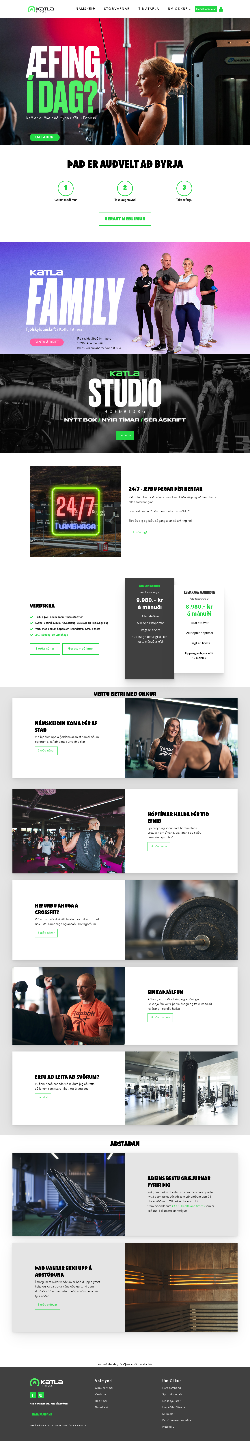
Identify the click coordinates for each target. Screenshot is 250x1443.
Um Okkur (178, 9)
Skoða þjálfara (160, 1017)
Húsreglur (169, 1427)
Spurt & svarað (172, 1394)
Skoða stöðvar (47, 1304)
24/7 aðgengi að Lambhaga (51, 635)
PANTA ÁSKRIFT (47, 342)
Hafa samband (42, 1414)
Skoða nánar (45, 648)
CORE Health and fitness (188, 1206)
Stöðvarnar (117, 9)
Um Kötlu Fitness (173, 1407)
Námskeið (85, 9)
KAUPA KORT (45, 137)
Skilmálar (168, 1414)
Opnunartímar (104, 1388)
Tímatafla (149, 9)
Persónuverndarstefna (176, 1420)
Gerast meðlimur (125, 219)
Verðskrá (101, 1394)
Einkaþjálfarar (171, 1401)
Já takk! (43, 1097)
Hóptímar (101, 1401)
